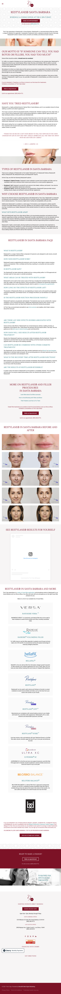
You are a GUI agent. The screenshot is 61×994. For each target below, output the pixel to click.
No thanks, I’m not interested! (30, 526)
